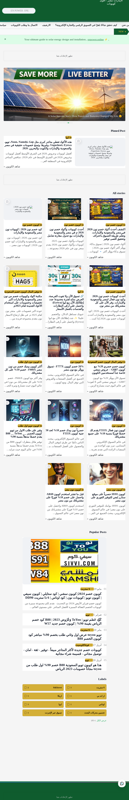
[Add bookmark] (78, 141)
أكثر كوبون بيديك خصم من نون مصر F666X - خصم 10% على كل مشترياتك (23, 369)
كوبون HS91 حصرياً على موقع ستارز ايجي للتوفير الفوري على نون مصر (108, 497)
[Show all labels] (98, 720)
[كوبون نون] (75, 362)
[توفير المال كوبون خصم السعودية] (21, 292)
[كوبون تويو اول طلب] (28, 426)
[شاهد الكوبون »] (12, 166)
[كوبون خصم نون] (114, 225)
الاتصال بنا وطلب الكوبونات (24, 25)
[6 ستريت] (85, 589)
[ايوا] (67, 137)
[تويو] (87, 615)
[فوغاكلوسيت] (82, 645)
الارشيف (46, 25)
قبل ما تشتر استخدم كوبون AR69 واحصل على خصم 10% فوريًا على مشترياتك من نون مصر (65, 497)
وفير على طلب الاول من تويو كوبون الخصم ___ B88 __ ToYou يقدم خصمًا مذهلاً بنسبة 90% (24, 433)
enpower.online (96, 39)
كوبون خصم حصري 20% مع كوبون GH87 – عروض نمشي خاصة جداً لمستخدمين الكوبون (108, 369)
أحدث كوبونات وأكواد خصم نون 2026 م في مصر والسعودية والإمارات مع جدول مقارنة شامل (65, 232)
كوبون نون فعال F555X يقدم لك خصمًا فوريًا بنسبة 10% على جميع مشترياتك (106, 433)
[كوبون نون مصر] (114, 490)
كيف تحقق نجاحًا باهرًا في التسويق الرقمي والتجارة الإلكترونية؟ (86, 25)
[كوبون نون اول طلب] (28, 362)
